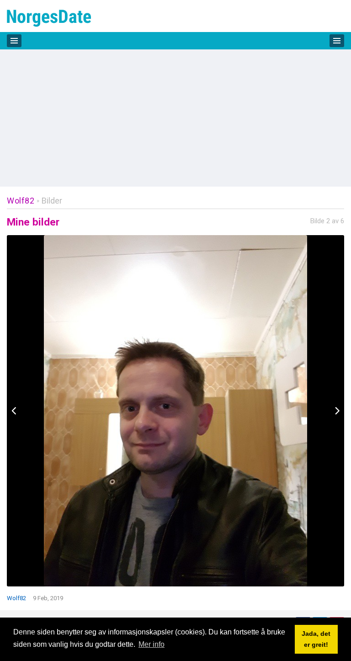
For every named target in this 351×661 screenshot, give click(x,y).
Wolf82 (20, 200)
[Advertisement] (175, 118)
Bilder (52, 200)
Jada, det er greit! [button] (316, 639)
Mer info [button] (151, 644)
